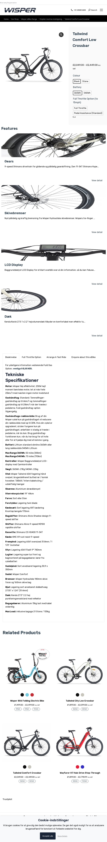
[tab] (11, 357)
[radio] (76, 81)
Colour (76, 75)
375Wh (18, 709)
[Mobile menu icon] (101, 10)
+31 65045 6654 (80, 10)
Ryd (74, 117)
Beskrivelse (10, 357)
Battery (77, 87)
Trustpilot (7, 799)
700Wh (36, 709)
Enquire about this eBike (84, 357)
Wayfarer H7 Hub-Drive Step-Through (80, 773)
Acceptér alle (47, 836)
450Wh (75, 781)
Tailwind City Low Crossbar (80, 701)
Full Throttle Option (31, 357)
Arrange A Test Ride (56, 357)
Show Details (62, 836)
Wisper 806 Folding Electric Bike (27, 701)
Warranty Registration (8, 3)
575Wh (27, 709)
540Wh (84, 709)
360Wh (75, 709)
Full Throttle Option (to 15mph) (85, 100)
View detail (97, 180)
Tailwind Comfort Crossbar (27, 773)
